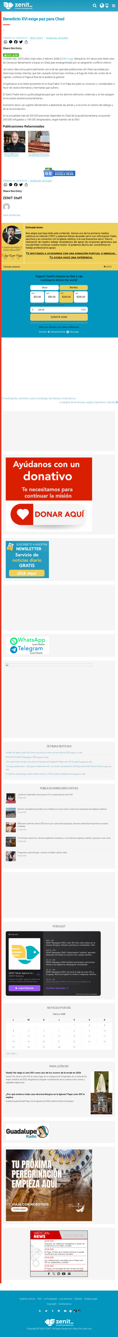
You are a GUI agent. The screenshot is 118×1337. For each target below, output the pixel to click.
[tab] (45, 1235)
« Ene (8, 1053)
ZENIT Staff (36, 38)
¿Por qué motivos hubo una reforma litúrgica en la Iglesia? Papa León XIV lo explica (43, 762)
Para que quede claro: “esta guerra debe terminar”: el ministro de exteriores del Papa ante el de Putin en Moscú (55, 766)
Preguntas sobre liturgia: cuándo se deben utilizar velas (42, 852)
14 (59, 1036)
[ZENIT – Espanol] (33, 5)
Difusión (78, 1298)
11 (13, 1036)
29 (74, 1047)
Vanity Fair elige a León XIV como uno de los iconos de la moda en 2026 (38, 752)
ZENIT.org (66, 58)
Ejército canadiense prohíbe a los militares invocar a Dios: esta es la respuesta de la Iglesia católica (62, 809)
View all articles (11, 215)
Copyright (51, 1304)
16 (89, 1036)
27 (44, 1047)
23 (89, 1041)
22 (74, 1041)
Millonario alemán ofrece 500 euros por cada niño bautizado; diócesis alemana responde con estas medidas (63, 825)
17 (104, 1036)
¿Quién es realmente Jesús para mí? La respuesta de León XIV (45, 794)
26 (28, 1047)
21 (59, 1041)
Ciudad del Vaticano (57, 38)
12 (28, 1036)
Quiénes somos (27, 1298)
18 (13, 1041)
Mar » (14, 1053)
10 (104, 1031)
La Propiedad (50, 1298)
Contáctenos (64, 1304)
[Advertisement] (59, 375)
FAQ (39, 1298)
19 (28, 1041)
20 (44, 1041)
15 (74, 1036)
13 (44, 1036)
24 (104, 1041)
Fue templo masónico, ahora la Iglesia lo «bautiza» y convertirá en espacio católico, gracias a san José (64, 838)
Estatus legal (90, 1298)
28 (59, 1047)
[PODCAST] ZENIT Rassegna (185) (21, 757)
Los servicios (65, 1298)
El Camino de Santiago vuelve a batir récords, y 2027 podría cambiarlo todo (40, 774)
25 (13, 1047)
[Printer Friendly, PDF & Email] (11, 54)
